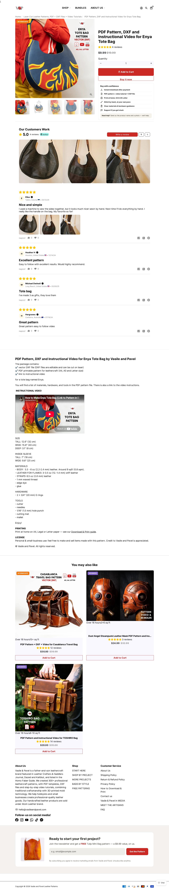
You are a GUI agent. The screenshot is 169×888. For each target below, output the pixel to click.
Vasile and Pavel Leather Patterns (44, 886)
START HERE (79, 770)
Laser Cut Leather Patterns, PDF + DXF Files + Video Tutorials (53, 16)
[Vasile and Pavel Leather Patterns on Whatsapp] (31, 820)
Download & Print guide (83, 531)
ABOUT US (97, 7)
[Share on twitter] (143, 238)
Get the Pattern (137, 851)
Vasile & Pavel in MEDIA (113, 800)
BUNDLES (80, 7)
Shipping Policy (109, 775)
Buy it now (126, 79)
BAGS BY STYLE (80, 784)
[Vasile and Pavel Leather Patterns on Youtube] (26, 820)
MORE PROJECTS (81, 779)
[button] (105, 47)
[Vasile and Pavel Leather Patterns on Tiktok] (36, 820)
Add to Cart (48, 657)
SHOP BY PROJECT (82, 775)
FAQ (103, 809)
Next (91, 58)
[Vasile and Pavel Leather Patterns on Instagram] (21, 820)
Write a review (122, 134)
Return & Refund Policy (113, 779)
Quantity (102, 58)
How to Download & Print (111, 790)
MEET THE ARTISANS (112, 805)
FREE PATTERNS (81, 788)
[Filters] (141, 134)
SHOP (65, 7)
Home (18, 16)
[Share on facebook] (138, 238)
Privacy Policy (108, 784)
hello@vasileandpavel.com (30, 809)
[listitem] (41, 161)
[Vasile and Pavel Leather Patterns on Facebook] (16, 820)
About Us (105, 770)
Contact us (106, 796)
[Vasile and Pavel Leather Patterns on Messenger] (41, 820)
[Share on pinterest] (148, 238)
